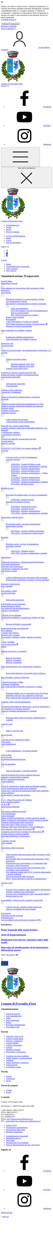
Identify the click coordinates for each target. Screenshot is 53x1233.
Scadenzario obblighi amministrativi (20, 337)
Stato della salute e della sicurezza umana (17, 825)
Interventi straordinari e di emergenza (15, 836)
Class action (5, 742)
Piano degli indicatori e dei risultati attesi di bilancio (21, 667)
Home (8, 264)
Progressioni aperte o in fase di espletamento (23, 524)
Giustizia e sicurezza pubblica (17, 1056)
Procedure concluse (13, 546)
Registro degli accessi (14, 896)
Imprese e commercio (14, 1041)
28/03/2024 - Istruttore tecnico (22, 551)
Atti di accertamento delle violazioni (20, 876)
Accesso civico (7, 883)
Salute (8, 238)
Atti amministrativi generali (16, 301)
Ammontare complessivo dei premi (14, 569)
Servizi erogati (6, 735)
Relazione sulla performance (12, 566)
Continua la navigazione (10, 24)
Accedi (4, 260)
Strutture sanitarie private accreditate (15, 834)
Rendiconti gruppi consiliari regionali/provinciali (20, 375)
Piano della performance (10, 564)
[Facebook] (7, 251)
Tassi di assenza (7, 441)
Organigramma (12, 386)
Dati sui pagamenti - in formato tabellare (21, 771)
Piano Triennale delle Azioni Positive (19, 930)
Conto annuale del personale (17, 419)
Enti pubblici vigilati (9, 591)
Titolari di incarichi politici (16, 359)
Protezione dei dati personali (12, 915)
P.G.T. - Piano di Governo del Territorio (16, 800)
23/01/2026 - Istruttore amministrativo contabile (29, 513)
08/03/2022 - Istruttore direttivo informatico (27, 531)
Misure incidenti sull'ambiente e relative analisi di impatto (23, 818)
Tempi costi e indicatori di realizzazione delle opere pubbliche (25, 791)
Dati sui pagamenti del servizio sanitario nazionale (20, 775)
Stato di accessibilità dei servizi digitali (21, 909)
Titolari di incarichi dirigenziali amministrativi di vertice (22, 404)
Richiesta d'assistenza (14, 1132)
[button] (12, 225)
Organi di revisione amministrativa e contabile (19, 711)
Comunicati (10, 1079)
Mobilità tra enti (7, 488)
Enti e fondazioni (12, 1020)
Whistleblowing (7, 918)
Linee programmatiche (19, 308)
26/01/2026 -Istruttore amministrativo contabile (29, 553)
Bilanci (4, 647)
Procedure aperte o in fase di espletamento (22, 544)
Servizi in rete (6, 757)
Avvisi (8, 1081)
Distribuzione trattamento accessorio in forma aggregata (27, 580)
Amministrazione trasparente (17, 1136)
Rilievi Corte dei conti (14, 731)
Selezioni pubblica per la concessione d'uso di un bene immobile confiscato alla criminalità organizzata (27, 694)
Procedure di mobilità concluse (18, 502)
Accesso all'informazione (15, 236)
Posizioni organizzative (10, 411)
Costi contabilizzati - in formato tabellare (21, 751)
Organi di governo (13, 1014)
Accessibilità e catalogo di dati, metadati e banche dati (22, 900)
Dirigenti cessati (7, 408)
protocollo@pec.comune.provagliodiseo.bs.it (23, 1121)
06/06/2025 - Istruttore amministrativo (25, 511)
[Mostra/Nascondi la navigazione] (20, 157)
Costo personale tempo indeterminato (20, 422)
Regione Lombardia (9, 26)
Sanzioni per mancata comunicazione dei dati (18, 373)
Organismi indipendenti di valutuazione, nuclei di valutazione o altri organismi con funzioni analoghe (25, 708)
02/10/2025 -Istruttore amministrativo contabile (29, 466)
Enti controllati (6, 586)
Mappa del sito (6, 1213)
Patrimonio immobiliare (10, 684)
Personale (5, 399)
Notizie (9, 1076)
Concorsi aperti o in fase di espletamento (21, 457)
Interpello (4, 537)
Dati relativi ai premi (9, 571)
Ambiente (10, 1060)
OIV (3, 437)
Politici (8, 1023)
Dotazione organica (8, 413)
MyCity (6, 1217)
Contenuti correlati (8, 841)
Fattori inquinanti (7, 816)
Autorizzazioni (11, 1065)
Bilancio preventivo (13, 658)
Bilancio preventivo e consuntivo (14, 651)
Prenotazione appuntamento (16, 1127)
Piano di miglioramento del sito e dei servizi (23, 1145)
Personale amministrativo (15, 1025)
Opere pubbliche (7, 782)
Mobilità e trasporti (13, 1050)
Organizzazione (7, 346)
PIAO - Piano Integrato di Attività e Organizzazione (26, 879)
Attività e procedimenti (10, 611)
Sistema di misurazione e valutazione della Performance (22, 562)
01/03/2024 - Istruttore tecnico (22, 509)
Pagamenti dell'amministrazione (13, 759)
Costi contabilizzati (8, 744)
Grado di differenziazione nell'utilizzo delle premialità (26, 578)
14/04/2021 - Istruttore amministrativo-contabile (29, 482)
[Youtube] (7, 253)
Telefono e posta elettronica (11, 390)
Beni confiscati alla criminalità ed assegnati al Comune (27, 698)
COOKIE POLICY (8, 20)
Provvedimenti (6, 631)
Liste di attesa (6, 755)
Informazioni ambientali (10, 807)
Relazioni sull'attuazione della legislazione (17, 822)
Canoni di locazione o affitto (12, 682)
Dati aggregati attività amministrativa (15, 608)
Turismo (9, 1047)
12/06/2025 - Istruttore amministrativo (25, 469)
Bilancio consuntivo (13, 660)
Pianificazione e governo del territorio (15, 795)
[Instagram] (7, 256)
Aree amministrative (14, 1016)
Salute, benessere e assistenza (17, 1063)
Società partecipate (8, 593)
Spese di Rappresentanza (13, 934)
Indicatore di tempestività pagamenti (15, 777)
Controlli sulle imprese (9, 633)
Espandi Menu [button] (6, 281)
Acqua (8, 240)
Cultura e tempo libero (14, 1039)
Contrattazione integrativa (11, 435)
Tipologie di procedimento (11, 615)
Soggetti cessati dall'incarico (17, 368)
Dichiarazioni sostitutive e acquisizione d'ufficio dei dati (22, 617)
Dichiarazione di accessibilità (17, 1143)
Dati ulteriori (6, 913)
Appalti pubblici (12, 1043)
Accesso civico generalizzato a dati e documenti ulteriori (28, 894)
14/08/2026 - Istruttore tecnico (22, 500)
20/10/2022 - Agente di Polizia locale (25, 480)
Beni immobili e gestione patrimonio (15, 677)
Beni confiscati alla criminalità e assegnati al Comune (21, 687)
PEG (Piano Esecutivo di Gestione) (24, 315)
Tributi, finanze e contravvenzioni (19, 1058)
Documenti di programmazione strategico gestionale (26, 304)
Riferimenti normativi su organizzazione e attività (25, 299)
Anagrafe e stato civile (14, 1036)
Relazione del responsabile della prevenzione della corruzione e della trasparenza (25, 869)
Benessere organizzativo (10, 584)
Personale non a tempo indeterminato (15, 426)
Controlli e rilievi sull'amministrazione (15, 702)
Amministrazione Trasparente (17, 266)
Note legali (10, 1140)
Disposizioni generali (9, 283)
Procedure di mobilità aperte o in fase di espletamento (26, 495)
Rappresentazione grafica (11, 606)
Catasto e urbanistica (14, 1045)
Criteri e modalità (7, 642)
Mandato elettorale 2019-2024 (22, 364)
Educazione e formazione (16, 1052)
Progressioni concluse (14, 526)
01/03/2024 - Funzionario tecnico (24, 507)
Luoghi (9, 1090)
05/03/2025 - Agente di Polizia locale (25, 471)
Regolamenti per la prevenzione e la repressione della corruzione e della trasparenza (26, 864)
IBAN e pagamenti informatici (13, 779)
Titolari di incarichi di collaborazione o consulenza (20, 397)
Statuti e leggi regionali (15, 317)
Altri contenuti (12, 269)
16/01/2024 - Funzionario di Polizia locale (27, 533)
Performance (6, 557)
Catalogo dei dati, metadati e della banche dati (24, 907)
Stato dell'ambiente (8, 814)
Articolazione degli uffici (10, 377)
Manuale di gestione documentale (19, 326)
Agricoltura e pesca (13, 1067)
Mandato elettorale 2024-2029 (22, 366)
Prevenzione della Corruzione (12, 848)
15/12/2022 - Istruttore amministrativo (25, 477)
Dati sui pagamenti (8, 764)
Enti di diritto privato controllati (13, 604)
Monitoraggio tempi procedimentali (14, 628)
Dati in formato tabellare (10, 802)
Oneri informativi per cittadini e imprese (16, 330)
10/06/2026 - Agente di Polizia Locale (25, 464)
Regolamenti (11, 319)
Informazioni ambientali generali (13, 811)
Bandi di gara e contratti (10, 635)
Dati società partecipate (15, 600)
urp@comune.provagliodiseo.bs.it (20, 1119)
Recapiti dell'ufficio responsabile (18, 624)
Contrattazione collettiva (10, 432)
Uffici (8, 1018)
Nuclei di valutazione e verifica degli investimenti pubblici (23, 786)
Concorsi (4, 451)
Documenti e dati (12, 1027)
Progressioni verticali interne (12, 517)
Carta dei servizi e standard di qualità (15, 740)
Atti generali (6, 293)
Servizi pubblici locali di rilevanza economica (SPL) (21, 920)
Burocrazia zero (7, 343)
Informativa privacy (13, 1138)
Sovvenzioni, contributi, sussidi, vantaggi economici (21, 637)
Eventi (8, 1092)
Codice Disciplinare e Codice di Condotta (22, 322)
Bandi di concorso (8, 443)
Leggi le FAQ (11, 1125)
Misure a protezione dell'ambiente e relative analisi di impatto (24, 820)
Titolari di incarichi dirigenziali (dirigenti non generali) (22, 406)
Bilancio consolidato (14, 662)
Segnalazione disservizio (15, 1130)
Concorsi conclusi (13, 459)
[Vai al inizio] (2, 959)
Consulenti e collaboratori (11, 392)
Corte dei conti (6, 724)
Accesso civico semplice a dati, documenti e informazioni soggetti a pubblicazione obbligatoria (28, 891)
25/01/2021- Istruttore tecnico (22, 484)
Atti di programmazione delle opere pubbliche (19, 788)
